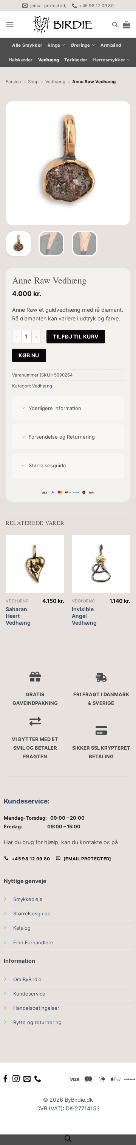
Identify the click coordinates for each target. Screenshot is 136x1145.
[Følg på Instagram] (16, 1079)
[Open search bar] (68, 1138)
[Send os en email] (27, 1079)
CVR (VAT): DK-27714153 (68, 1108)
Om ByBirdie (27, 979)
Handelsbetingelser (36, 1008)
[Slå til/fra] (23, 409)
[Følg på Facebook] (5, 1079)
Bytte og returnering (37, 1022)
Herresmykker (109, 60)
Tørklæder (75, 60)
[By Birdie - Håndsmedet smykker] (63, 24)
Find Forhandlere (33, 942)
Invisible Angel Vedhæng (84, 616)
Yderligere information (55, 408)
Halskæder (21, 60)
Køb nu (29, 355)
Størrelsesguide (32, 913)
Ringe (54, 45)
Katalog (22, 928)
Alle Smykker (27, 45)
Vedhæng (48, 60)
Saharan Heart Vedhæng (18, 616)
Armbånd (110, 45)
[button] (10, 24)
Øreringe (80, 45)
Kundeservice (26, 801)
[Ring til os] (37, 1079)
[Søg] (114, 25)
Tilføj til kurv (75, 336)
